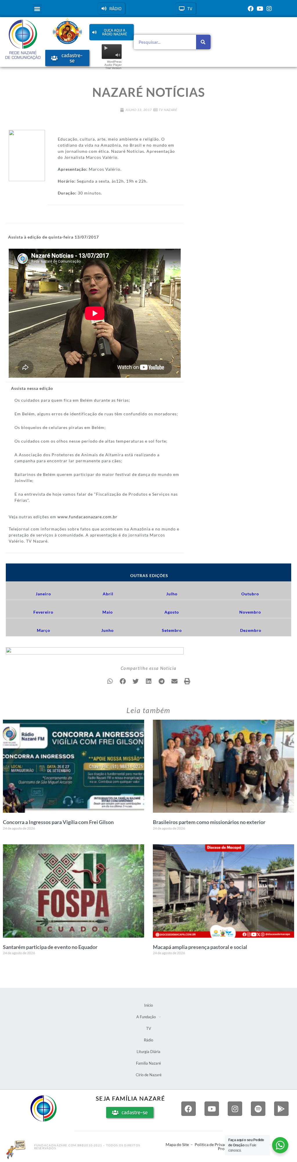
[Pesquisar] (203, 42)
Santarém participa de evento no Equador (50, 947)
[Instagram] (269, 9)
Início (148, 1005)
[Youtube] (260, 9)
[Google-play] (281, 1108)
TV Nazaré (168, 110)
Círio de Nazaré (149, 1074)
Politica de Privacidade (215, 1144)
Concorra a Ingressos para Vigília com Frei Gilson (58, 822)
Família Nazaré (148, 1063)
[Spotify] (258, 1108)
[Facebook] (251, 9)
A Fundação (146, 1016)
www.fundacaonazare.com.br (87, 516)
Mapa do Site (177, 1144)
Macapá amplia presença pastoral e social (200, 947)
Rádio (148, 1040)
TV (148, 1028)
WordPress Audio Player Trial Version (113, 65)
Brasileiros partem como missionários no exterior (209, 822)
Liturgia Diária (148, 1051)
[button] (37, 8)
